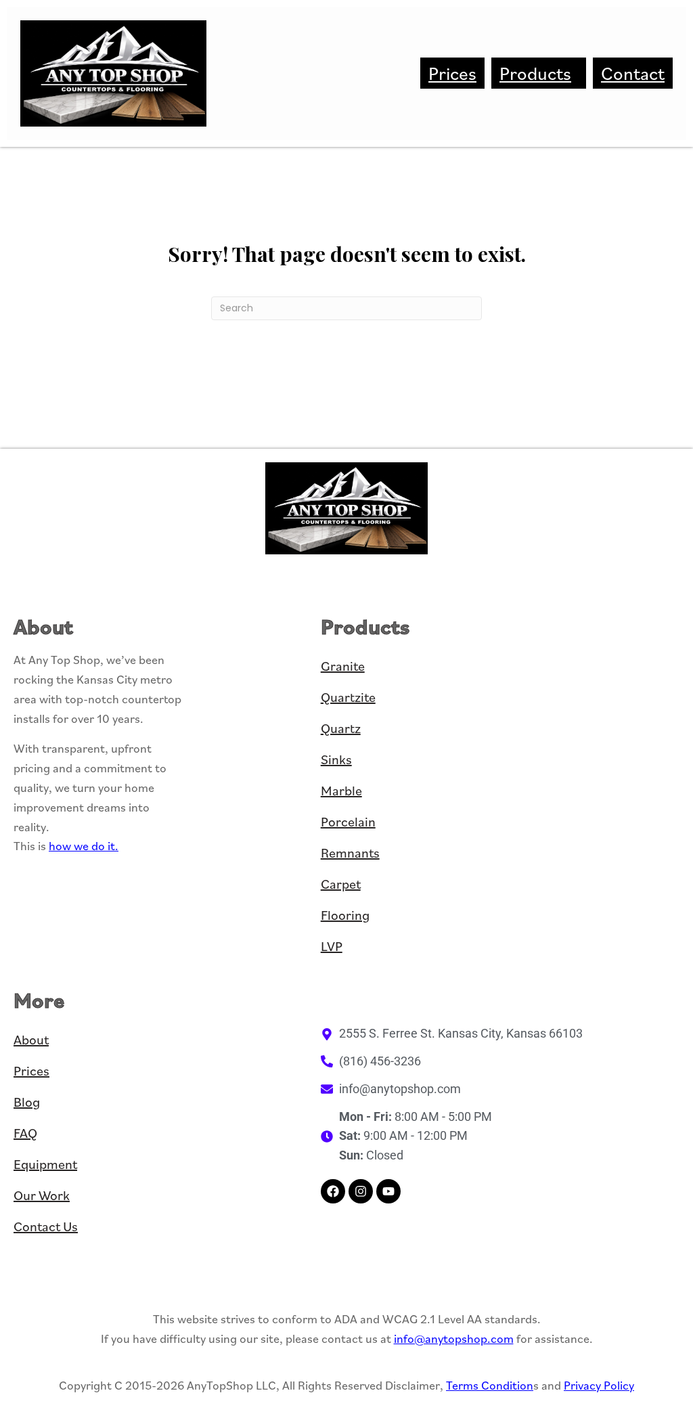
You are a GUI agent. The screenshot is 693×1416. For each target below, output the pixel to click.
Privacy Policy (599, 1385)
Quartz (341, 728)
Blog (27, 1102)
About (31, 1039)
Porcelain (348, 822)
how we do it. (83, 846)
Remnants (350, 853)
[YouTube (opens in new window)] (388, 1191)
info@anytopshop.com (454, 1338)
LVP (331, 946)
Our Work (42, 1195)
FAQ (25, 1133)
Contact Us (46, 1226)
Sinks (336, 759)
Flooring (345, 915)
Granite (343, 666)
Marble (341, 790)
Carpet (341, 884)
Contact (633, 73)
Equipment (45, 1164)
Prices (452, 73)
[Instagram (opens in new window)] (361, 1191)
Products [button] (535, 73)
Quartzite (348, 697)
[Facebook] (333, 1191)
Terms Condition (489, 1385)
